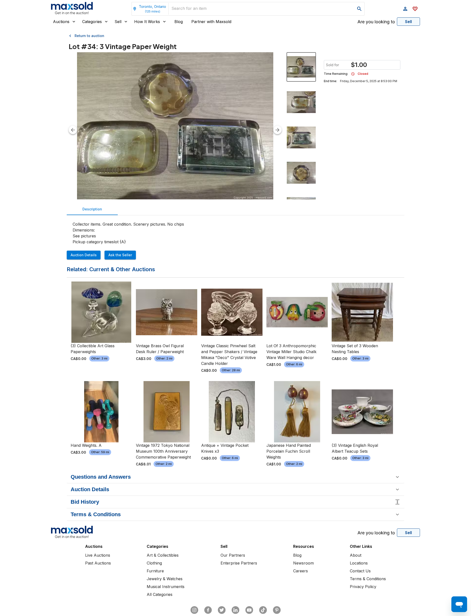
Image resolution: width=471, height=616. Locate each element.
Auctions (61, 21)
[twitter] (222, 610)
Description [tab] (92, 209)
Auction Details (84, 255)
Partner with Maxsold (211, 21)
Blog (178, 21)
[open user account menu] (405, 9)
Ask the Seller (120, 255)
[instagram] (194, 610)
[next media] (277, 130)
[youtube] (249, 610)
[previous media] (73, 130)
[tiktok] (263, 610)
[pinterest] (277, 610)
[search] (359, 9)
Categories (92, 21)
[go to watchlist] (415, 9)
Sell (118, 21)
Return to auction (89, 36)
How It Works (147, 21)
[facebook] (208, 610)
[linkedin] (235, 610)
